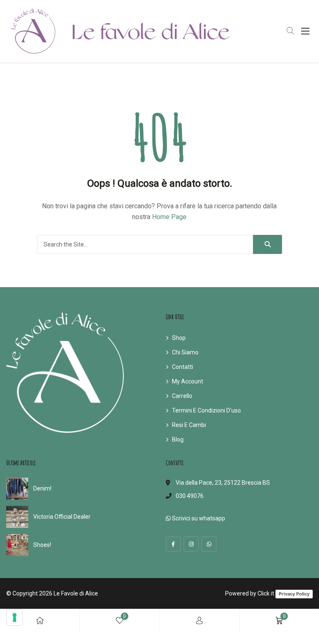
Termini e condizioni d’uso (206, 410)
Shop (179, 337)
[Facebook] (173, 544)
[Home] (40, 620)
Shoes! (42, 545)
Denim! (42, 488)
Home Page (169, 217)
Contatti (182, 367)
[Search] (267, 244)
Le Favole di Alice (76, 593)
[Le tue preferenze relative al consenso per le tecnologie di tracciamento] (14, 617)
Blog (178, 439)
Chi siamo (185, 352)
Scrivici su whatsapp (198, 518)
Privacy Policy (294, 594)
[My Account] (199, 620)
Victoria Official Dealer (62, 516)
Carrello (182, 396)
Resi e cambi (189, 425)
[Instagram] (191, 544)
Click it (266, 593)
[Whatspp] (208, 544)
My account (187, 381)
